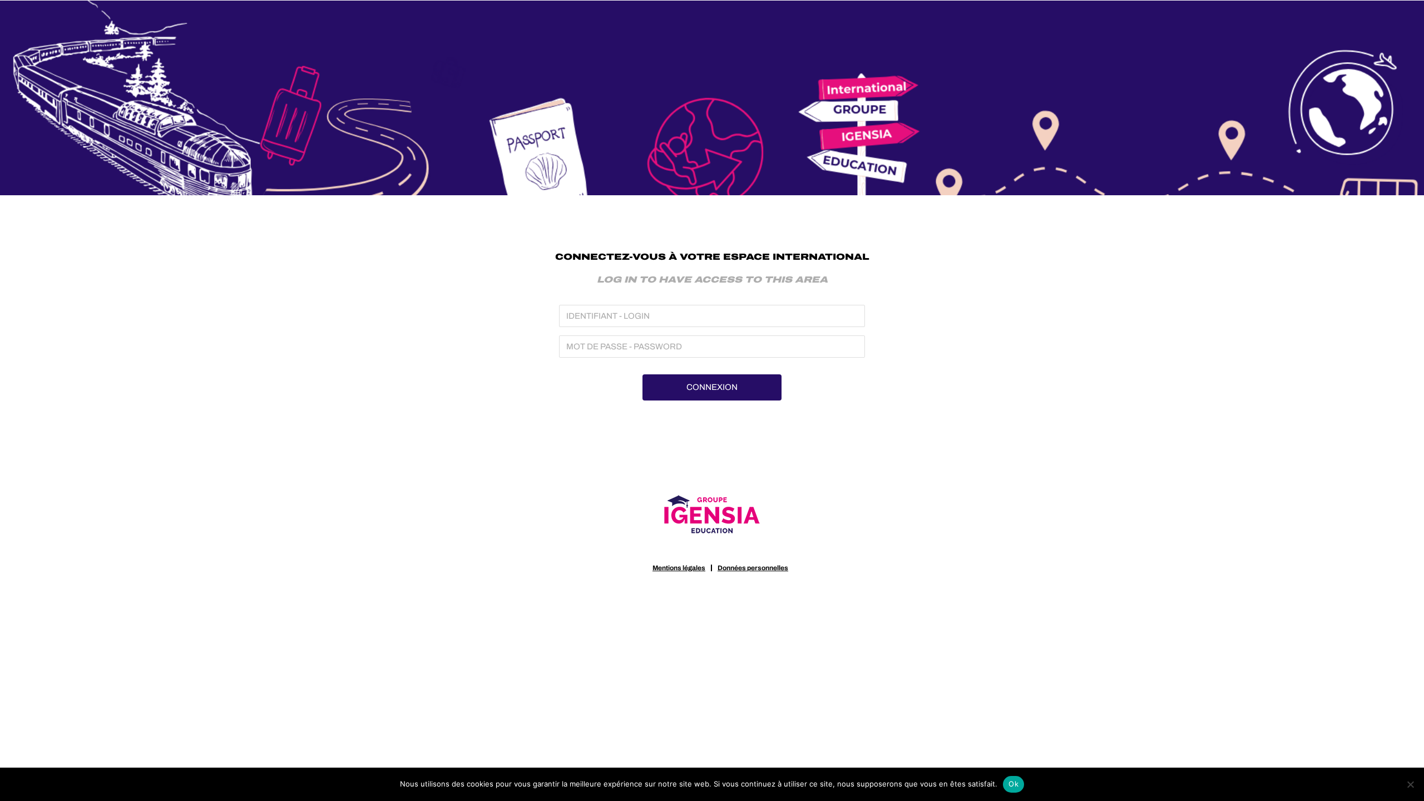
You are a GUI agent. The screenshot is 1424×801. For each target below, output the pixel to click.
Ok (1013, 783)
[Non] (1410, 784)
